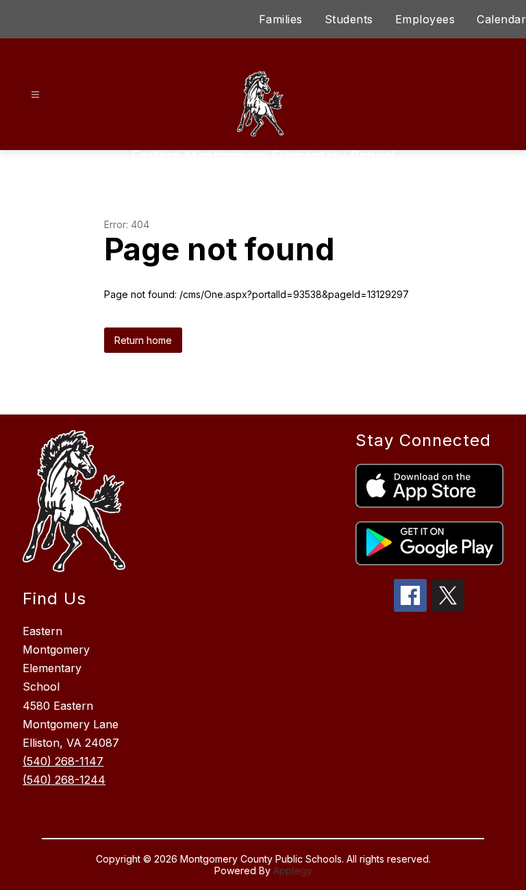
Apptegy (292, 870)
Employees (425, 19)
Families (281, 19)
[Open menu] (35, 95)
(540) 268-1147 (63, 761)
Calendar (501, 19)
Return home (143, 340)
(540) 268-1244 (64, 780)
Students (349, 19)
